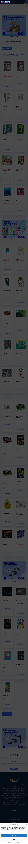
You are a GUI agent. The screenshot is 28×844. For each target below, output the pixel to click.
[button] (26, 824)
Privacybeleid (16, 842)
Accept (14, 835)
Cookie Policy (10, 842)
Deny (14, 839)
